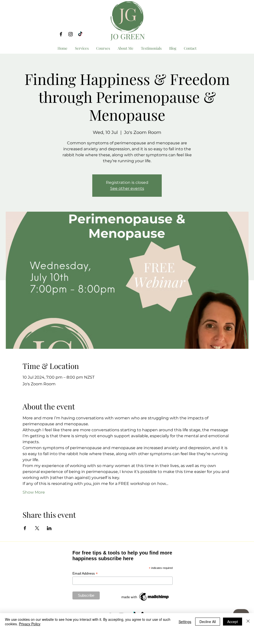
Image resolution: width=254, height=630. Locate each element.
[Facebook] (61, 34)
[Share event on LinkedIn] (49, 528)
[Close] (248, 621)
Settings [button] (185, 621)
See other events (127, 188)
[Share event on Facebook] (25, 528)
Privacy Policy (29, 623)
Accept (232, 621)
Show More (34, 492)
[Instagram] (70, 34)
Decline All (207, 621)
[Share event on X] (37, 528)
